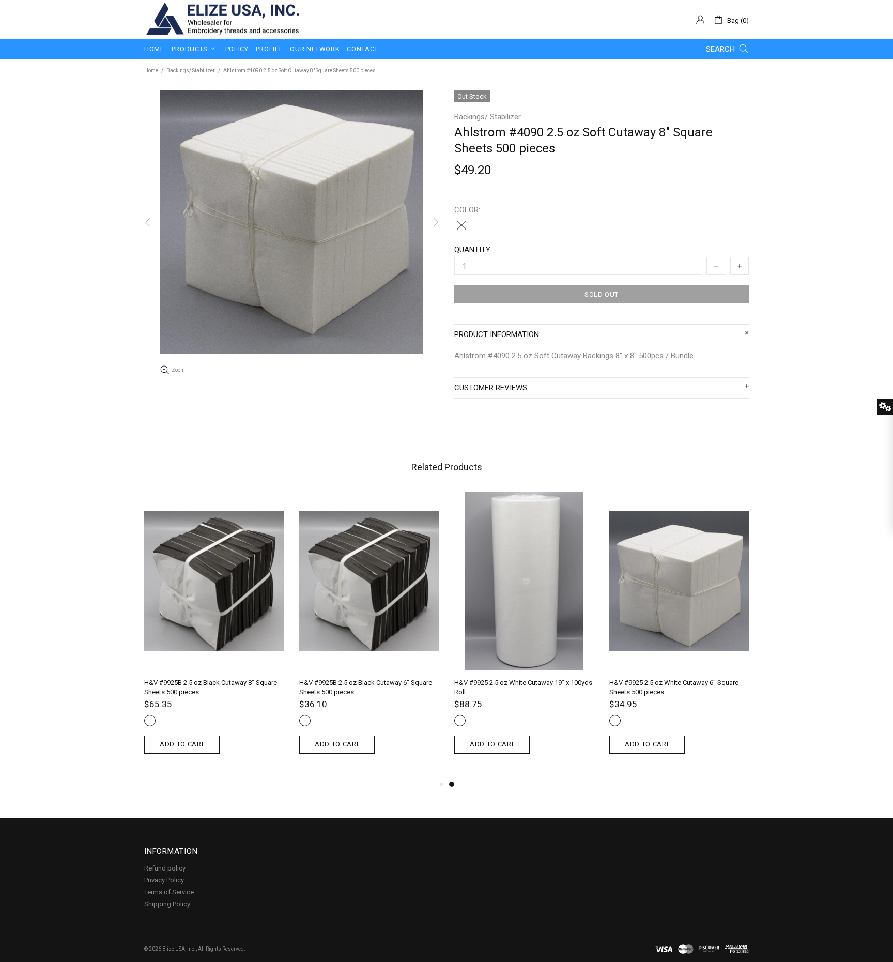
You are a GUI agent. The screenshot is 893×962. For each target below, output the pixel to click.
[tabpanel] (524, 635)
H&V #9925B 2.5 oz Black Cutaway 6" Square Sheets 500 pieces (365, 687)
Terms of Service (169, 892)
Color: (467, 210)
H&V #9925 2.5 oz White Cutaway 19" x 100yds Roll (523, 687)
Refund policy (165, 868)
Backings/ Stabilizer (190, 70)
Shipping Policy (167, 904)
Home (151, 70)
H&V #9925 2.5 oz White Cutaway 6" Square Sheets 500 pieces (673, 687)
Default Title (461, 225)
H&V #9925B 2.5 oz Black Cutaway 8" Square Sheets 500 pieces (210, 687)
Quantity (472, 249)
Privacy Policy (164, 880)
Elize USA (221, 19)
